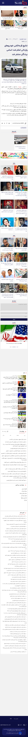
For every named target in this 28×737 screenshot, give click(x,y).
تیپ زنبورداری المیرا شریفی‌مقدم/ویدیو (18, 448)
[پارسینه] (20, 3)
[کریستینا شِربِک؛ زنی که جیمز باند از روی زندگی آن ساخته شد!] (22, 425)
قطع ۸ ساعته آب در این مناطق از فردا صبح (18, 553)
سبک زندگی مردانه (23, 493)
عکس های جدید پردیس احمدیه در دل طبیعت (7, 228)
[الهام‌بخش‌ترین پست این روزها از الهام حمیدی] (20, 242)
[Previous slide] (2, 333)
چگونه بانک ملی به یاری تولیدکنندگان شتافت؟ (18, 633)
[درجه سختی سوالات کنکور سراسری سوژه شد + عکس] (22, 389)
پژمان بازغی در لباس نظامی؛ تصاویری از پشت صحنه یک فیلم (7, 211)
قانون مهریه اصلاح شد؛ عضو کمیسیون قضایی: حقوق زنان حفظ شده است (10, 377)
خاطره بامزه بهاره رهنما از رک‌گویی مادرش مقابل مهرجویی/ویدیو (15, 619)
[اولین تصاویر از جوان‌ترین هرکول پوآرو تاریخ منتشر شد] (7, 186)
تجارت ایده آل (24, 496)
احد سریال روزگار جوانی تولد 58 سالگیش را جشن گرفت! (15, 462)
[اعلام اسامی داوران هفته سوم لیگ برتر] (22, 413)
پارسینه (19, 87)
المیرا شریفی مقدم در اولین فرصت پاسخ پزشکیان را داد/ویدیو (13, 453)
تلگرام (21, 725)
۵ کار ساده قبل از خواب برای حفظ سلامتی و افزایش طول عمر (15, 516)
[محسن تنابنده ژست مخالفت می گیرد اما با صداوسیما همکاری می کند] (20, 222)
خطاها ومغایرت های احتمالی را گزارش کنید (18, 541)
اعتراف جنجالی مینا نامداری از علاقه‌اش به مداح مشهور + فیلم (14, 456)
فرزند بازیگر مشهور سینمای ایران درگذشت (7, 280)
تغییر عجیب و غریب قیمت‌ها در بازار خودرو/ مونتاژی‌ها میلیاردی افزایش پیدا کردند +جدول (7, 295)
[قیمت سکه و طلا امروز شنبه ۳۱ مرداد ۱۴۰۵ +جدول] (7, 23)
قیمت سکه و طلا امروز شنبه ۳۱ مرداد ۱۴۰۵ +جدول (7, 28)
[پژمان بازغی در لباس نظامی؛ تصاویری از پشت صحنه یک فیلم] (7, 204)
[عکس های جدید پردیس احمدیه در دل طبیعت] (7, 222)
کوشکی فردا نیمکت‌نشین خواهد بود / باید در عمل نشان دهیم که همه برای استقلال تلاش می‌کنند (10, 401)
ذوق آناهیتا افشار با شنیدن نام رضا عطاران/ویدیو (16, 480)
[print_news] (9, 123)
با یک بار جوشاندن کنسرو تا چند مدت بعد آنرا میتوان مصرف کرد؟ (15, 568)
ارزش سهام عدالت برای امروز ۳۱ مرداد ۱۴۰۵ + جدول (17, 551)
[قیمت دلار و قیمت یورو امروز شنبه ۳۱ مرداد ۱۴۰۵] (20, 23)
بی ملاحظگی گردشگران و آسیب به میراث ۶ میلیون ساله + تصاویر (15, 572)
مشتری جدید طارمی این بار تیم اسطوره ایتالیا (18, 579)
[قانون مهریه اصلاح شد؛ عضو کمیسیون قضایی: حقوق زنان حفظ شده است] (22, 377)
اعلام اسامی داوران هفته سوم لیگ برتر (10, 413)
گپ (25, 725)
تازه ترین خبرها (24, 498)
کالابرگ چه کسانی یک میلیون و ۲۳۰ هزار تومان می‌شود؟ (16, 524)
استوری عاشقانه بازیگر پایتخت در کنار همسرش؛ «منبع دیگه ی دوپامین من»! (21, 264)
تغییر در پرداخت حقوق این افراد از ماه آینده (18, 598)
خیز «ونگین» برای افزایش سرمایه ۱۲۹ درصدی (18, 651)
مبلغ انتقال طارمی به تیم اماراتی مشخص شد (18, 526)
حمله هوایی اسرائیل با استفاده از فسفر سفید (18, 581)
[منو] (3, 3)
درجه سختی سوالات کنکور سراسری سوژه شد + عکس (10, 389)
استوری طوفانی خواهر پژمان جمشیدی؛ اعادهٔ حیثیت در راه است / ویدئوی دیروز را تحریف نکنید (21, 213)
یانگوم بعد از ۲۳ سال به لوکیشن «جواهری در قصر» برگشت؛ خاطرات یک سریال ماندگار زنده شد (21, 195)
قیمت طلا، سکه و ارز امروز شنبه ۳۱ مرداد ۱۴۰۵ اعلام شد (16, 570)
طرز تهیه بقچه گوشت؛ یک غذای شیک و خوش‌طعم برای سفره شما (14, 536)
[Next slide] (26, 333)
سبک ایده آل (24, 491)
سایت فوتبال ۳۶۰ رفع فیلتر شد (11, 395)
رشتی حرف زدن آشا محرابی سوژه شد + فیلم (18, 557)
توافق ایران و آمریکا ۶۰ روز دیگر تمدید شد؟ (14, 343)
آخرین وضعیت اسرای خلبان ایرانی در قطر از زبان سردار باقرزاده (13, 474)
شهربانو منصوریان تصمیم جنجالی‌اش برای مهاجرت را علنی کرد (15, 531)
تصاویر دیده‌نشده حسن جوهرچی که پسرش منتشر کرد (7, 249)
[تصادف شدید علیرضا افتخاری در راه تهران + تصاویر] (20, 13)
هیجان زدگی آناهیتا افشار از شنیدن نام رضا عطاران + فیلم (16, 602)
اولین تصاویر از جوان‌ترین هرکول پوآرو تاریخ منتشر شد (7, 193)
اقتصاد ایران (24, 489)
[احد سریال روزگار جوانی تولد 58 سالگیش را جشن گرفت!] (7, 257)
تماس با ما (16, 719)
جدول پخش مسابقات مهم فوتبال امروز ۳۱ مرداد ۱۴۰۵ (16, 611)
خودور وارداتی (23, 127)
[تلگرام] (4, 123)
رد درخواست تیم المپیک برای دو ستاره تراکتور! (18, 596)
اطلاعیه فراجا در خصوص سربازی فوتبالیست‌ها (18, 588)
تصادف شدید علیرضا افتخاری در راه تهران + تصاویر (21, 18)
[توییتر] (2, 123)
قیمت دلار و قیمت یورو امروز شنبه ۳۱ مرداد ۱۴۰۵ (20, 28)
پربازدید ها (22, 431)
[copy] (25, 123)
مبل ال (25, 500)
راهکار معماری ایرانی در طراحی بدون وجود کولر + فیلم (17, 564)
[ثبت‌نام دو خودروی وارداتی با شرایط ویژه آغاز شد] (20, 139)
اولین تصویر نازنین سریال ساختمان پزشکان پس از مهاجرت (16, 528)
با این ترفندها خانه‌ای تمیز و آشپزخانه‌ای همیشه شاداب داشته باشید (14, 518)
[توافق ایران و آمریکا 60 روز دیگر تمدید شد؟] (14, 333)
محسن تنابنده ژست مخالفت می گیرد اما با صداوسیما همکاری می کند (21, 229)
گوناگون (25, 7)
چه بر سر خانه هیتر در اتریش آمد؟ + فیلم (19, 562)
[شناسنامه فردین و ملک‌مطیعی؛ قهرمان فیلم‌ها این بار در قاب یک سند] (7, 170)
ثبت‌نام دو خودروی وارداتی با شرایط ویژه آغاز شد (20, 147)
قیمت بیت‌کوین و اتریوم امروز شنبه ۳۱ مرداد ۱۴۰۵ (17, 539)
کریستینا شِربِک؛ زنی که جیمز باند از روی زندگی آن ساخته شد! (10, 425)
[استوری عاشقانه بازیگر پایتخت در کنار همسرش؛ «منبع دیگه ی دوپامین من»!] (20, 257)
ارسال (14, 319)
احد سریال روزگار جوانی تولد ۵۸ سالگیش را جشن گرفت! (7, 263)
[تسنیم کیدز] (14, 156)
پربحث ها (4, 431)
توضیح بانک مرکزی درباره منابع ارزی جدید (19, 577)
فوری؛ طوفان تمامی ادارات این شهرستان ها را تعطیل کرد (7, 18)
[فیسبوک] (7, 123)
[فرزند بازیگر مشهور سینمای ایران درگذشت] (7, 273)
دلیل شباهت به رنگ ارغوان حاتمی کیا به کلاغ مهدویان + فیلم (15, 617)
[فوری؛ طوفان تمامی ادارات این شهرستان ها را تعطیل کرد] (7, 13)
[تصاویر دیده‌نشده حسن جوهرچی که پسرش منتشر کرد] (7, 242)
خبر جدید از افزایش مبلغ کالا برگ (20, 566)
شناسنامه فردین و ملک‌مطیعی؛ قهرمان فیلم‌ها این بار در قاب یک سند (7, 177)
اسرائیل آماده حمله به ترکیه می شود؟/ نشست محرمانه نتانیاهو (15, 643)
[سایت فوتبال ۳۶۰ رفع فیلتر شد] (22, 395)
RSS (11, 719)
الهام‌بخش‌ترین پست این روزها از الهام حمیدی (21, 249)
